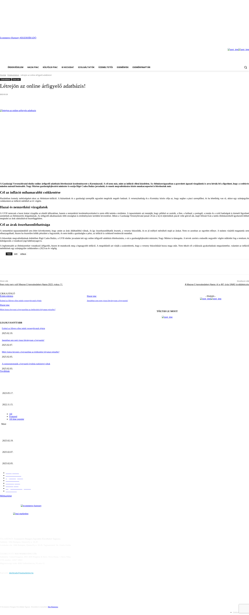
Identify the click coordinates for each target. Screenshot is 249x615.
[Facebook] (243, 30)
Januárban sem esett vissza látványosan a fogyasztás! (107, 300)
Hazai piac (16, 79)
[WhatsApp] (62, 102)
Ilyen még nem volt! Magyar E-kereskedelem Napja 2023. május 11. (31, 284)
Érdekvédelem (13, 75)
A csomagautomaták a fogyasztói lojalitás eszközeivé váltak (26, 364)
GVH (15, 254)
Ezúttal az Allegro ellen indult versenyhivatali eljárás (21, 300)
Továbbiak (5, 371)
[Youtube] (247, 30)
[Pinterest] (52, 102)
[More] (73, 102)
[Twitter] (41, 102)
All (10, 414)
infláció (23, 254)
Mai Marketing (53, 607)
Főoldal (3, 75)
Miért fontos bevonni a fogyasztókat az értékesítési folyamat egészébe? (30, 352)
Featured (13, 416)
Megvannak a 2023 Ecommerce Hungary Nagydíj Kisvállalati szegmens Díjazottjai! (36, 388)
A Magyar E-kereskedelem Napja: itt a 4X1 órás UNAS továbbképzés (217, 284)
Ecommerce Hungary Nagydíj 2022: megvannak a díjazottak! (27, 400)
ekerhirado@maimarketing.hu (21, 573)
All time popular (16, 419)
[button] (245, 67)
